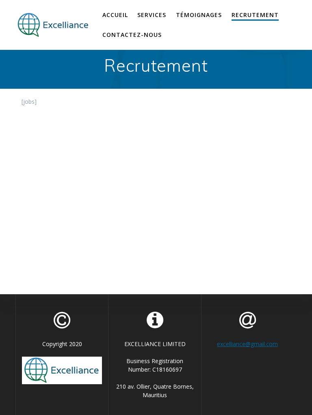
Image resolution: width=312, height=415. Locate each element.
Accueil (115, 15)
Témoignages (199, 15)
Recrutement (255, 15)
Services (151, 15)
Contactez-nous (132, 35)
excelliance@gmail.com (247, 344)
